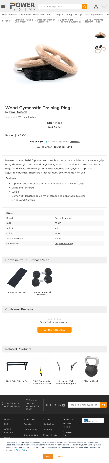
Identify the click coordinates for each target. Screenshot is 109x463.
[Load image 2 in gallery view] (100, 49)
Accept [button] (48, 456)
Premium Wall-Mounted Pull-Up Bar (66, 382)
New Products (9, 15)
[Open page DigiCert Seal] (91, 420)
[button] (3, 6)
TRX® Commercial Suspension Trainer (42, 382)
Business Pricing (67, 425)
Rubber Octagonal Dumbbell (42, 293)
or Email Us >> (12, 406)
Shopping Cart (31, 435)
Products (6, 21)
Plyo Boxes (97, 15)
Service (47, 419)
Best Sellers (25, 15)
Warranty (47, 429)
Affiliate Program (8, 430)
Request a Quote (68, 433)
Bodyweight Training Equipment (70, 21)
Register (28, 424)
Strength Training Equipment (24, 21)
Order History (30, 429)
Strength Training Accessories (46, 21)
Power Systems (18, 112)
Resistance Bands (42, 15)
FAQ (6, 424)
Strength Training (63, 15)
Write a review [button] (54, 329)
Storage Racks (81, 15)
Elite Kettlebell (91, 381)
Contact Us (48, 424)
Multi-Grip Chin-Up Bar (17, 381)
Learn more (75, 142)
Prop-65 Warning (64, 243)
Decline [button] (60, 456)
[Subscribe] (103, 405)
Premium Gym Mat (17, 292)
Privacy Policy (21, 450)
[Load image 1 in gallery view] (100, 35)
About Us (8, 419)
